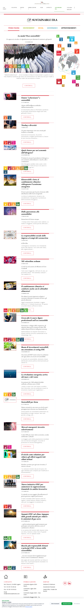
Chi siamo (4, 8)
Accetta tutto (67, 603)
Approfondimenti (68, 28)
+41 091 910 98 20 (11, 587)
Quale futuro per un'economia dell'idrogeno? (33, 151)
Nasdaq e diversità (29, 125)
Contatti (49, 7)
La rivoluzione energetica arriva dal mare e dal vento (34, 375)
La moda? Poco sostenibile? (29, 36)
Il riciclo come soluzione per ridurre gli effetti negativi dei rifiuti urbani (33, 457)
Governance (52, 28)
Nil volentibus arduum (30, 261)
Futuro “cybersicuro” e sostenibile (30, 98)
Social (40, 28)
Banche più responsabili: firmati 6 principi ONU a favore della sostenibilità (34, 548)
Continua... (28, 85)
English (69, 9)
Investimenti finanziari (49, 587)
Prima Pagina (13, 28)
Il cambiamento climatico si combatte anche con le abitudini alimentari (34, 288)
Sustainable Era (58, 8)
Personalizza (77, 603)
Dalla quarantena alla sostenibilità (30, 212)
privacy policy (29, 606)
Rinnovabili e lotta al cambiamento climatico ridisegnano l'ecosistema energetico (31, 183)
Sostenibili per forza (29, 402)
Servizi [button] (22, 7)
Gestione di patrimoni (49, 584)
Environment (28, 28)
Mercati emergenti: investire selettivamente (33, 428)
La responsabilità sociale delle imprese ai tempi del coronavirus (34, 236)
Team (41, 7)
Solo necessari (55, 603)
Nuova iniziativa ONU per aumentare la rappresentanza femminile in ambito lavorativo (34, 486)
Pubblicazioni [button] (32, 7)
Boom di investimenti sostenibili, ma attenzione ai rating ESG (34, 348)
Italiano (69, 7)
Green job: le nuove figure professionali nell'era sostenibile (34, 319)
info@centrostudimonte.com (12, 593)
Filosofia (14, 7)
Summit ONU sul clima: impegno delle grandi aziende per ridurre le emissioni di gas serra (35, 516)
